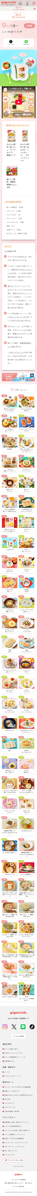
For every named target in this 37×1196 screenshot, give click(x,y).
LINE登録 (27, 4)
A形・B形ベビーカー (11, 1151)
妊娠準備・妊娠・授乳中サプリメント (16, 1122)
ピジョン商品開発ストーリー (13, 1057)
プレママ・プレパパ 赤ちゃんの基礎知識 (17, 1087)
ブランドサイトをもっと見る (15, 1160)
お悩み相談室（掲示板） (12, 1111)
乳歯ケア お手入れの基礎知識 (13, 1138)
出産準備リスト (9, 1061)
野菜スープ (17, 334)
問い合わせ (28, 1183)
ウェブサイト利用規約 (18, 1180)
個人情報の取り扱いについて (14, 1183)
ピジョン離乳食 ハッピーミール (14, 1134)
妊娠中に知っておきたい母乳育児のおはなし (18, 1095)
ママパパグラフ (9, 1103)
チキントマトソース (17, 317)
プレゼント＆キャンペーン (13, 1076)
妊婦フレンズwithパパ (11, 1091)
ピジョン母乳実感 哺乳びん (13, 1126)
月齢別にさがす (20, 4)
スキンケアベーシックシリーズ (14, 1147)
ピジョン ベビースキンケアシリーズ (15, 1142)
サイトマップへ (18, 1166)
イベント (7, 1072)
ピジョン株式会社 (18, 1186)
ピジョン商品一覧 (10, 1049)
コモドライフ (8, 1107)
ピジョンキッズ (9, 1155)
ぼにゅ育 (7, 1099)
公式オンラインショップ (12, 1053)
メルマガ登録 (19, 1036)
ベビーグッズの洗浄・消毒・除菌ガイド (17, 1130)
